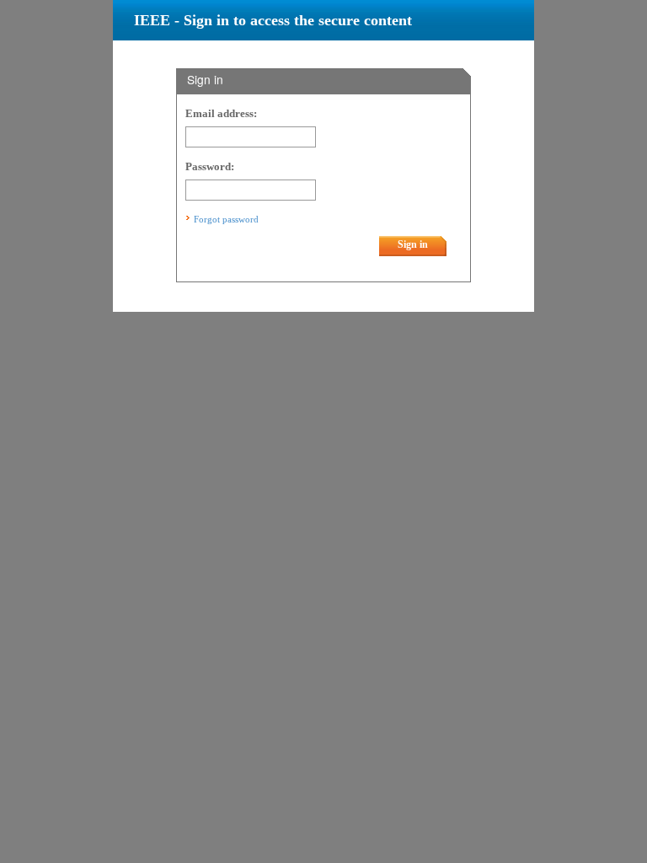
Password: (209, 167)
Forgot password (226, 219)
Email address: (221, 114)
